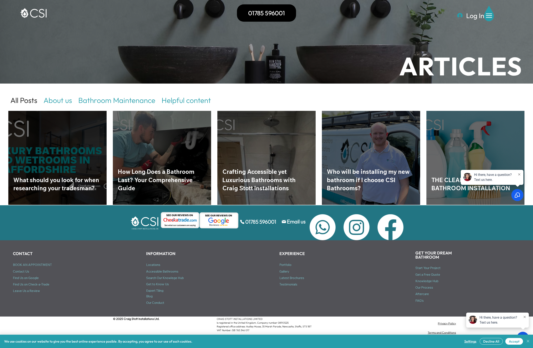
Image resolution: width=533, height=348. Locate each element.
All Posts (23, 100)
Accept (514, 341)
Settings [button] (470, 341)
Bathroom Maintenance (116, 100)
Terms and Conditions (442, 332)
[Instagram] (357, 227)
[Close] (528, 341)
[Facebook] (390, 227)
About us (58, 100)
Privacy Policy (447, 323)
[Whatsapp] (323, 227)
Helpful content (186, 100)
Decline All (491, 341)
